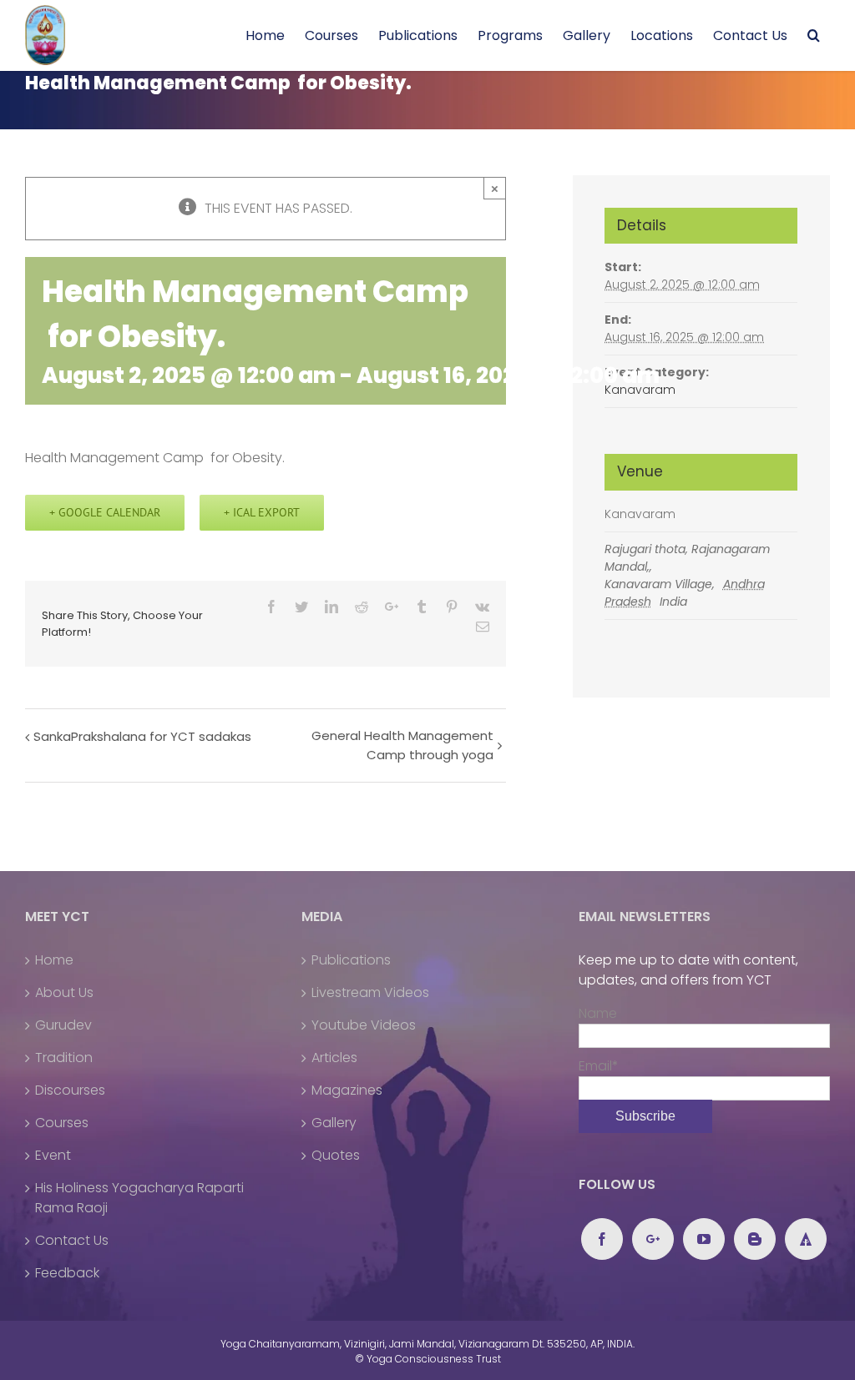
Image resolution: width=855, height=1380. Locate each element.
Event (53, 1155)
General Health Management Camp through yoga (402, 745)
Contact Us (72, 1240)
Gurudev (63, 1025)
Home (54, 960)
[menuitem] (265, 35)
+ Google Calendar (104, 512)
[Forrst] (806, 1239)
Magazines (346, 1090)
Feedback (67, 1272)
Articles (334, 1057)
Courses (62, 1122)
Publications (351, 960)
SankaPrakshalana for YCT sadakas (142, 736)
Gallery (334, 1122)
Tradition (64, 1057)
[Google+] (653, 1239)
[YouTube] (704, 1239)
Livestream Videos (370, 992)
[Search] (813, 35)
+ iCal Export (262, 512)
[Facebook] (602, 1239)
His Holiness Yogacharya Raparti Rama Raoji (139, 1197)
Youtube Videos (363, 1025)
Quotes (335, 1155)
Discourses (70, 1090)
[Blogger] (755, 1239)
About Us (64, 992)
